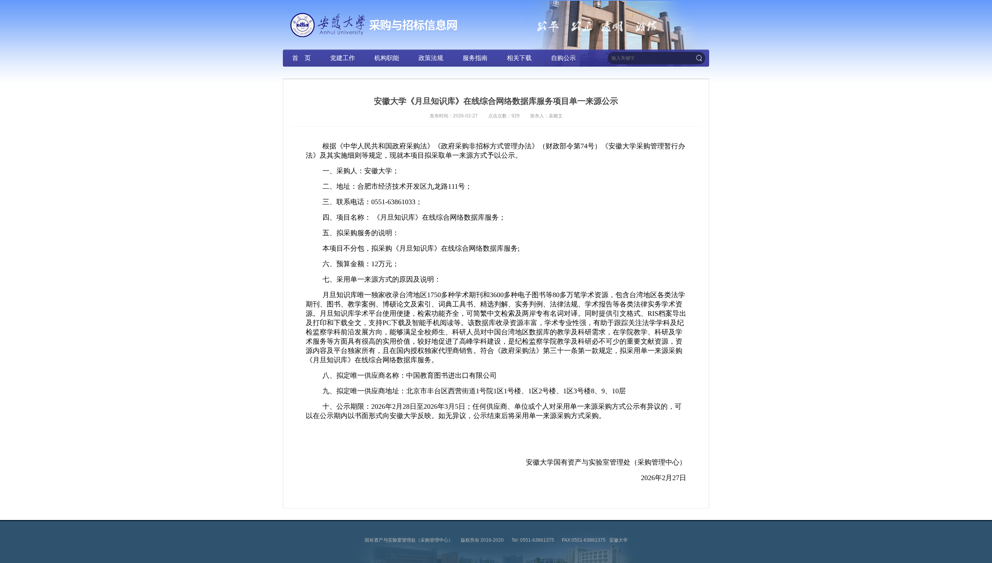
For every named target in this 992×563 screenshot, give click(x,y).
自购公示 (563, 58)
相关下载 (519, 58)
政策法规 (430, 58)
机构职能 (386, 58)
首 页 (301, 58)
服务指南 (475, 58)
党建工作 (342, 58)
